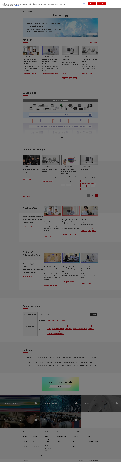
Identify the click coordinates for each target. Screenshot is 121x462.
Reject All (92, 3)
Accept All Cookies (101, 3)
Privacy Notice (16, 5)
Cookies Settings (83, 3)
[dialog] (60, 4)
